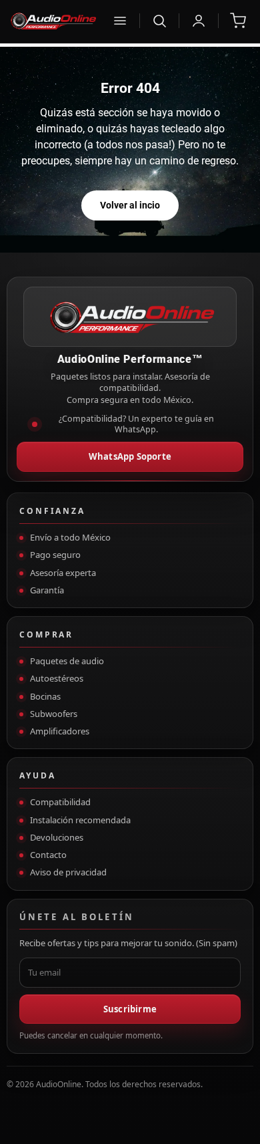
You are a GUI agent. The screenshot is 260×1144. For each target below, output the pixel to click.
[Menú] (120, 21)
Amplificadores (59, 731)
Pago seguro (55, 554)
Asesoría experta (63, 572)
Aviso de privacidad (68, 872)
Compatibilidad (60, 802)
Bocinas (45, 696)
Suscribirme (130, 1009)
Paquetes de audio (67, 661)
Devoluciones (56, 837)
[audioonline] (52, 20)
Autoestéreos (56, 678)
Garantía (47, 590)
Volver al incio (130, 205)
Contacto (48, 854)
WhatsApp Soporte (130, 456)
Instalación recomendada (80, 820)
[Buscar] (159, 21)
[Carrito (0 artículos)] (238, 21)
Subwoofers (53, 713)
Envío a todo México (70, 537)
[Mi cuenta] (199, 21)
